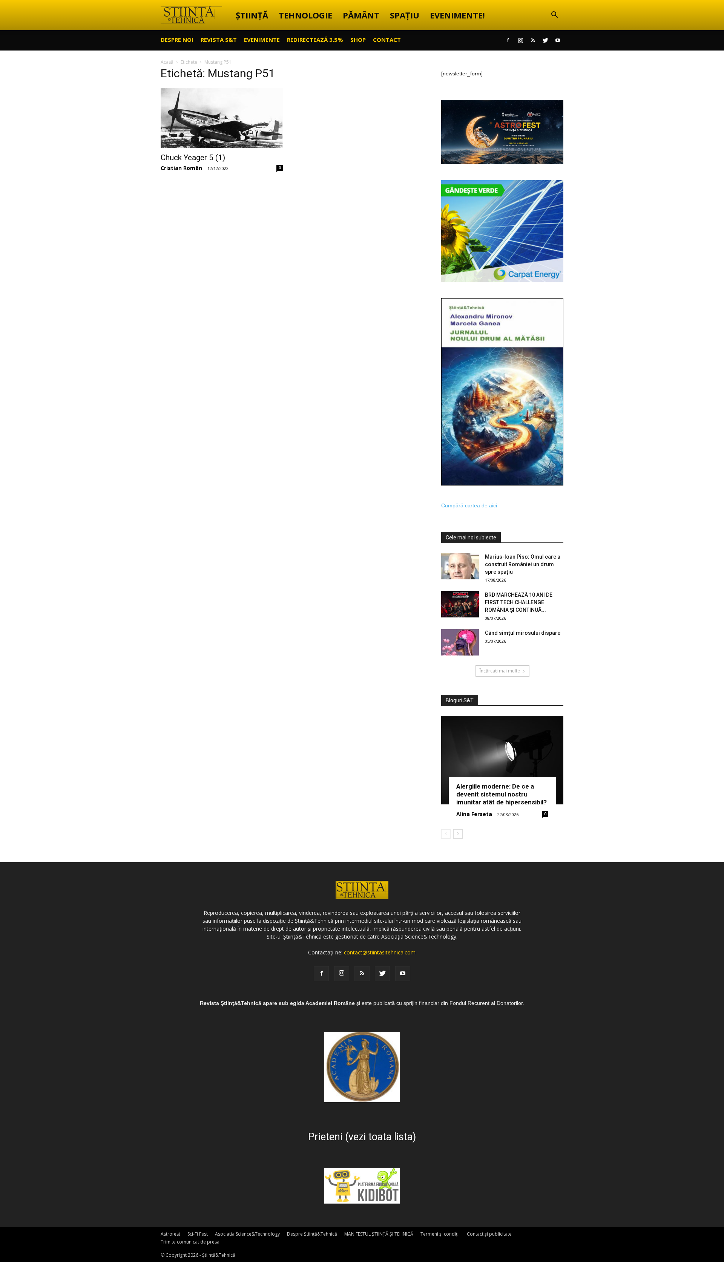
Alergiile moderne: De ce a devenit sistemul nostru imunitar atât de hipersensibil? (501, 794)
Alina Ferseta (474, 814)
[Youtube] (557, 40)
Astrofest (170, 1234)
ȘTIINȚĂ (252, 15)
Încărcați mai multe (500, 671)
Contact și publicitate (489, 1234)
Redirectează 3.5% (315, 39)
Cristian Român (181, 168)
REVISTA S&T (219, 39)
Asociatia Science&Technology (247, 1234)
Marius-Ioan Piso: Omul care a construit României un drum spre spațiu (522, 564)
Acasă (167, 62)
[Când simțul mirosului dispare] (460, 642)
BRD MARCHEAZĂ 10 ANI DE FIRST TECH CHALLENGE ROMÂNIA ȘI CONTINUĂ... (518, 602)
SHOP (358, 39)
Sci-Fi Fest (197, 1234)
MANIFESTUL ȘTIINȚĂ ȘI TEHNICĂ (378, 1234)
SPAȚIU (404, 15)
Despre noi (177, 39)
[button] (554, 15)
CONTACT (387, 39)
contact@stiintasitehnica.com (380, 952)
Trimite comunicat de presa (190, 1242)
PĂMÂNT (361, 15)
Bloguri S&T (460, 700)
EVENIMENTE (262, 39)
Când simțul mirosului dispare (522, 633)
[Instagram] (520, 40)
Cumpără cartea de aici (469, 505)
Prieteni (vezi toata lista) (362, 1137)
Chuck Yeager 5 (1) (193, 157)
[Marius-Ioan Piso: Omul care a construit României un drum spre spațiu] (460, 566)
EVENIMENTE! (457, 15)
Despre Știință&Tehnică (312, 1234)
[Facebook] (508, 40)
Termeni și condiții (440, 1234)
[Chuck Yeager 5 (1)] (222, 118)
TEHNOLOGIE (305, 15)
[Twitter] (545, 40)
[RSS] (532, 40)
